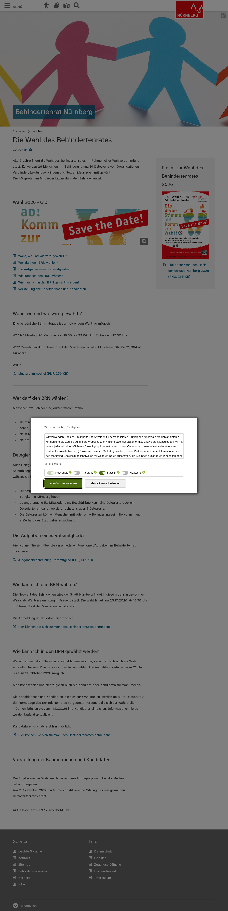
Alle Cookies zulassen (63, 483)
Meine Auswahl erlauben (105, 483)
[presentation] (70, 472)
